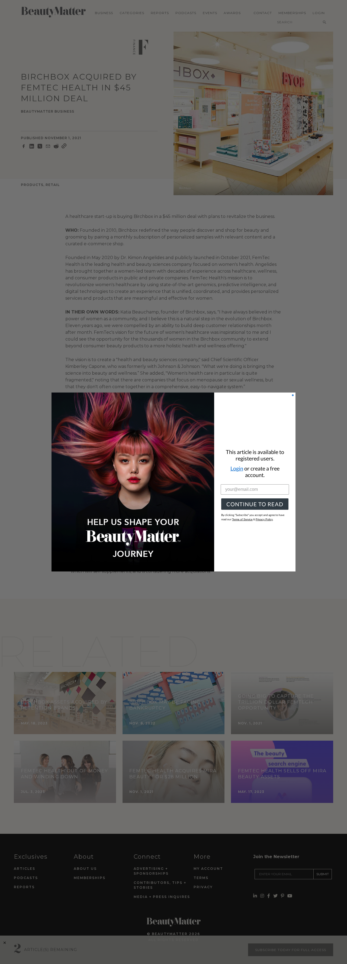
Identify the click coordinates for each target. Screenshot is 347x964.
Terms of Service (242, 519)
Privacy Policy (264, 519)
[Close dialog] (292, 395)
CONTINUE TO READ (254, 504)
